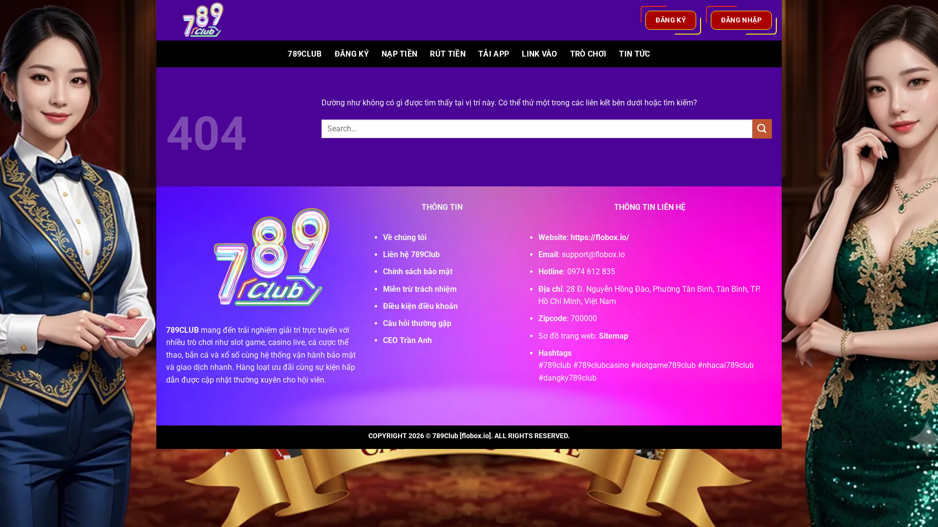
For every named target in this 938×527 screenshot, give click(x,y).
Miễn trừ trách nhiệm (420, 289)
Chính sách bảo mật (417, 271)
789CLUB (182, 330)
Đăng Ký (352, 54)
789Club (304, 54)
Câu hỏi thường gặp (417, 323)
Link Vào (539, 54)
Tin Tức (634, 54)
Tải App (493, 54)
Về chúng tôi (404, 237)
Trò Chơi (588, 54)
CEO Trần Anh (407, 340)
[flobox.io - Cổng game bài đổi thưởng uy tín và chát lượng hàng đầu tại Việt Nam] (209, 20)
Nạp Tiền (400, 54)
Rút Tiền (448, 54)
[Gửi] (762, 128)
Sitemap (613, 336)
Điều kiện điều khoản (420, 306)
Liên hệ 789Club (411, 254)
